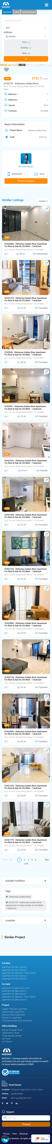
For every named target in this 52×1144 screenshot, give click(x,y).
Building (24, 48)
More (24, 53)
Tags (8, 891)
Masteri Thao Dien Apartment (14, 1009)
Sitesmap (23, 1134)
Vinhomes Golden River (19, 897)
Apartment (7, 12)
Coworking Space (29, 12)
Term (14, 1134)
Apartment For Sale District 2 (14, 994)
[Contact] (4, 1137)
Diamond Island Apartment (13, 1015)
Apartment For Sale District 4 (14, 1000)
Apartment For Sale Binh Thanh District (19, 997)
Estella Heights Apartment (13, 1012)
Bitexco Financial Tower (12, 1030)
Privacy (6, 1134)
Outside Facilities (15, 880)
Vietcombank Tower (10, 1033)
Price (24, 42)
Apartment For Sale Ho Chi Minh (16, 988)
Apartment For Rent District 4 (14, 976)
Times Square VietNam (12, 1036)
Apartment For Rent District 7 (14, 979)
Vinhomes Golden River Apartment (17, 1020)
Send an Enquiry (27, 181)
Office (17, 12)
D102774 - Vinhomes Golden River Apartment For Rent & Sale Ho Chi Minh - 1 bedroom (25, 905)
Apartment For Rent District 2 (14, 970)
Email (42, 174)
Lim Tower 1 (7, 1041)
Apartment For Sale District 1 (14, 991)
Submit (27, 1124)
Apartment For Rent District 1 (14, 967)
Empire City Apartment (11, 1018)
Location (10, 920)
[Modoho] (6, 5)
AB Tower (6, 1038)
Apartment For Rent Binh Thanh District (19, 973)
